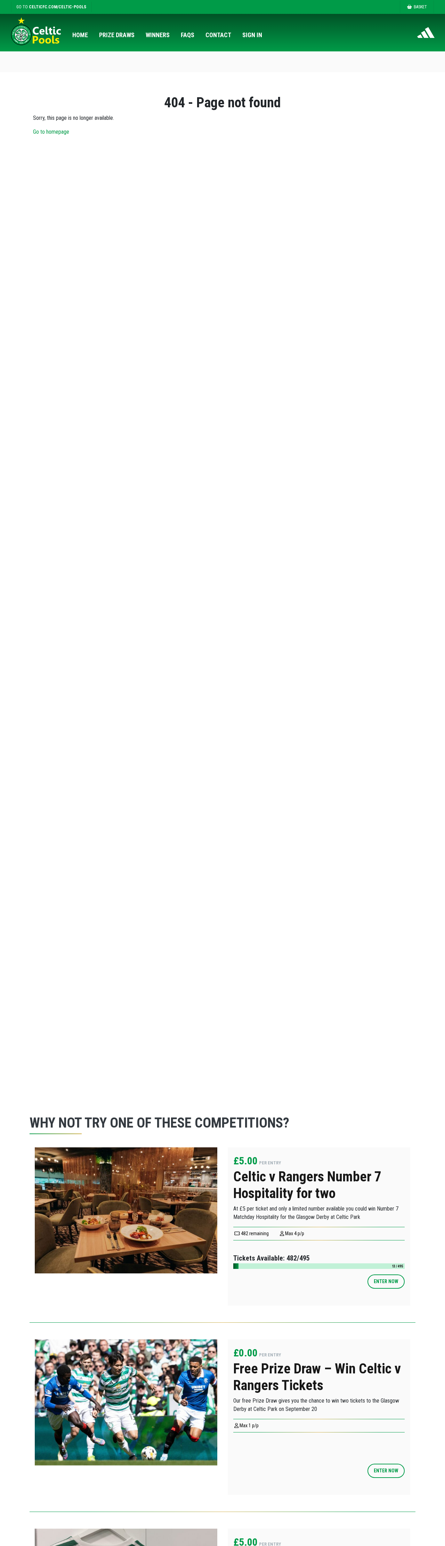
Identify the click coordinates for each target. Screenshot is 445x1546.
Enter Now (386, 1281)
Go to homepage (51, 131)
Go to (51, 7)
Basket (420, 7)
